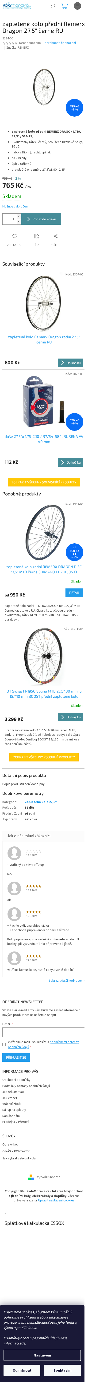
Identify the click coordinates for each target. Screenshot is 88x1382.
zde (22, 1343)
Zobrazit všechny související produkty (44, 482)
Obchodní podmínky (16, 1080)
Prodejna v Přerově (16, 1122)
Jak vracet (9, 1098)
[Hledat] (52, 6)
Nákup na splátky (14, 1109)
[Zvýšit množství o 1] (19, 216)
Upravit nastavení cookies (56, 1200)
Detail (74, 593)
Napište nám (11, 1116)
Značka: (17, 47)
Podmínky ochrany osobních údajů (26, 1086)
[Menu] (77, 6)
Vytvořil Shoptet (48, 1177)
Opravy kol (10, 1144)
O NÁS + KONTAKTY (16, 1151)
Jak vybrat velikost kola (19, 1158)
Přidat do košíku (44, 219)
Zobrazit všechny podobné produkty (44, 757)
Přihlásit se (16, 1057)
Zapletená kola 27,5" (41, 802)
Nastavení (42, 1355)
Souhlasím (63, 1370)
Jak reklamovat (13, 1092)
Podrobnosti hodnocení (59, 43)
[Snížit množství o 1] (19, 221)
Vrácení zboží (11, 1104)
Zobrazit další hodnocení (66, 980)
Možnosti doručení (15, 206)
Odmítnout (22, 1370)
